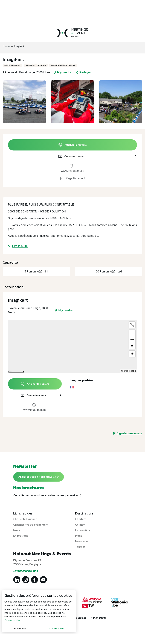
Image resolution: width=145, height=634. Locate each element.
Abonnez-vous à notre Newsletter (38, 476)
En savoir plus (12, 620)
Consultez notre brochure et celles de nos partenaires (46, 495)
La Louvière (82, 530)
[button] (24, 101)
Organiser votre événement (30, 524)
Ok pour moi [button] (57, 628)
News (16, 530)
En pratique (20, 535)
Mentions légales (76, 618)
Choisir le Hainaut (25, 519)
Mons (78, 535)
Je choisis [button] (19, 628)
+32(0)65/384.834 (25, 571)
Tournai (80, 547)
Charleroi (81, 519)
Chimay (80, 524)
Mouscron (81, 541)
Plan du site (99, 618)
